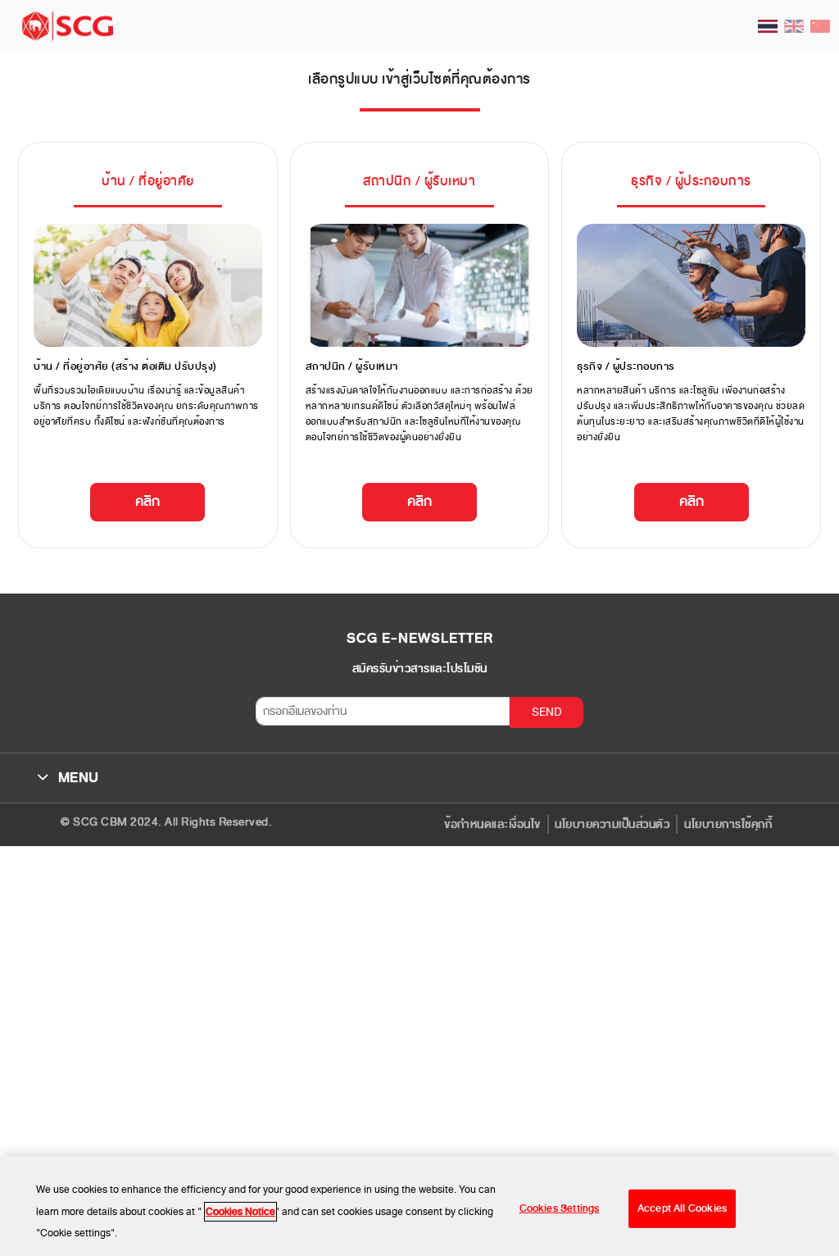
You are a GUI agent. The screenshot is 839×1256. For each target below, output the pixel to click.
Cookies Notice (240, 1212)
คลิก (147, 501)
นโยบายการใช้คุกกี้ (728, 824)
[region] (419, 1206)
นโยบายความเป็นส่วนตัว (612, 824)
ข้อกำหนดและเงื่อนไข (492, 824)
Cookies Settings (559, 1208)
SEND (547, 712)
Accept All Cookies (682, 1208)
